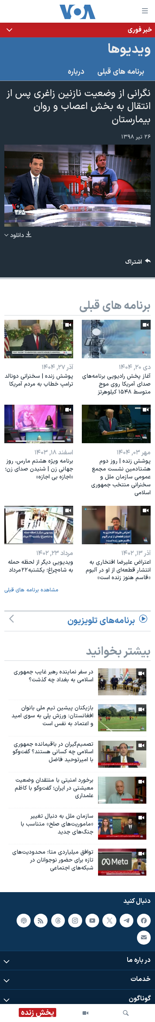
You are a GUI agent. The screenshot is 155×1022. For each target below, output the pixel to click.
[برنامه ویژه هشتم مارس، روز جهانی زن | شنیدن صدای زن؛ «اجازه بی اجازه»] (38, 424)
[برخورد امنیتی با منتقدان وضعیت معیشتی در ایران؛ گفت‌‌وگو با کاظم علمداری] (122, 790)
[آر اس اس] (41, 920)
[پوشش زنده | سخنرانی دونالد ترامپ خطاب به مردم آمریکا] (38, 339)
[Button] (138, 263)
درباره (76, 72)
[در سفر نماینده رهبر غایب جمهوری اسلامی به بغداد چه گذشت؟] (122, 681)
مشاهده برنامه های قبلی (31, 590)
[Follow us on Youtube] (92, 920)
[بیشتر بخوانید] (77, 30)
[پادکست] (23, 920)
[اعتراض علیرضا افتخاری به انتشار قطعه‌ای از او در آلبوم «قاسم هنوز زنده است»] (116, 525)
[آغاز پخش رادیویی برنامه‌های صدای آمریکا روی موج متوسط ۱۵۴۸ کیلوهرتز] (116, 339)
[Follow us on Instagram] (75, 920)
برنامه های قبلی (120, 72)
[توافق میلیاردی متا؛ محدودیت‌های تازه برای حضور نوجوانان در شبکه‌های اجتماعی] (122, 862)
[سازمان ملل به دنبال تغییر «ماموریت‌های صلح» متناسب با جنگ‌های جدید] (122, 826)
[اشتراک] (144, 938)
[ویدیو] (85, 1013)
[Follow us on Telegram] (126, 920)
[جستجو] (126, 1013)
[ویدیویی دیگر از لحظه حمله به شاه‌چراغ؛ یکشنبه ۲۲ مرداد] (38, 525)
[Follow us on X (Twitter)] (109, 920)
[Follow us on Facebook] (144, 920)
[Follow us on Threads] (58, 920)
